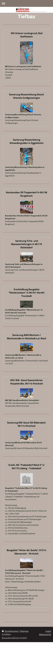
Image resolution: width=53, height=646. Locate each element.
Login (48, 631)
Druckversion (11, 631)
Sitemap (24, 631)
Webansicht (45, 634)
